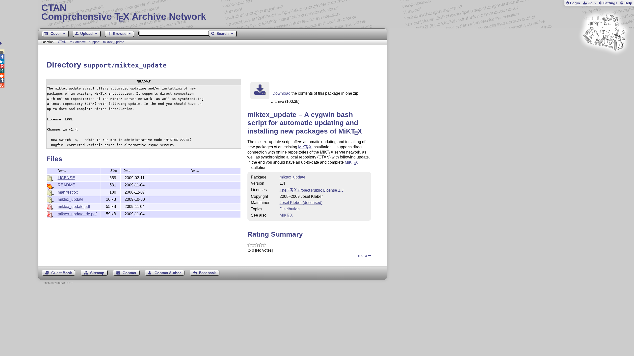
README (66, 185)
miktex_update (113, 42)
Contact (129, 273)
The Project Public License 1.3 (311, 190)
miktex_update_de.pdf (77, 214)
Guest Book (61, 273)
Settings (610, 3)
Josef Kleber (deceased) (301, 202)
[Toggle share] (1, 43)
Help (628, 3)
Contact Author (168, 273)
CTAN (62, 42)
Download (281, 93)
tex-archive (78, 42)
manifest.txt (68, 192)
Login (575, 3)
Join (592, 3)
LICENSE (66, 178)
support (94, 42)
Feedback (207, 273)
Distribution (290, 209)
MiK (305, 147)
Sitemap (97, 273)
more (362, 255)
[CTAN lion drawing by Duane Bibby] (604, 60)
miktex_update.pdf (74, 206)
